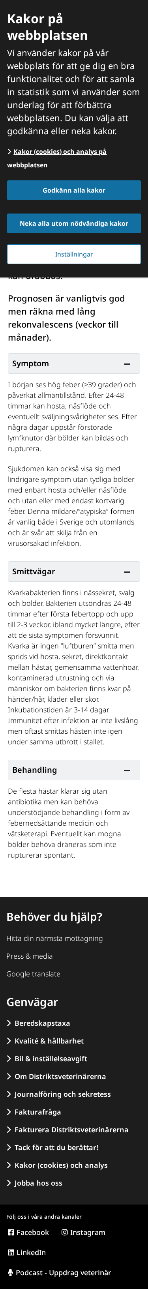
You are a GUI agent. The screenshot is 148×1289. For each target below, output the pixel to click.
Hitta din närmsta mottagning (54, 938)
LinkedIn (31, 1252)
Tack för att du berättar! (56, 1147)
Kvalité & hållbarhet (49, 1040)
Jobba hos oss (38, 1183)
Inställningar (74, 254)
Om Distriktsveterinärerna (60, 1076)
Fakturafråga (38, 1112)
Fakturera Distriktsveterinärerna (72, 1129)
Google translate (33, 973)
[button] (74, 363)
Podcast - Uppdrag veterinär (63, 1272)
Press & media (29, 956)
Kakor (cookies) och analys (61, 1165)
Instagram (87, 1232)
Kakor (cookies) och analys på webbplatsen (57, 158)
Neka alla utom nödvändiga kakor (74, 223)
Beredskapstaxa (42, 1023)
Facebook (33, 1232)
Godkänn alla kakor (74, 190)
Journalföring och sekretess (63, 1094)
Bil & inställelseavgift (51, 1058)
